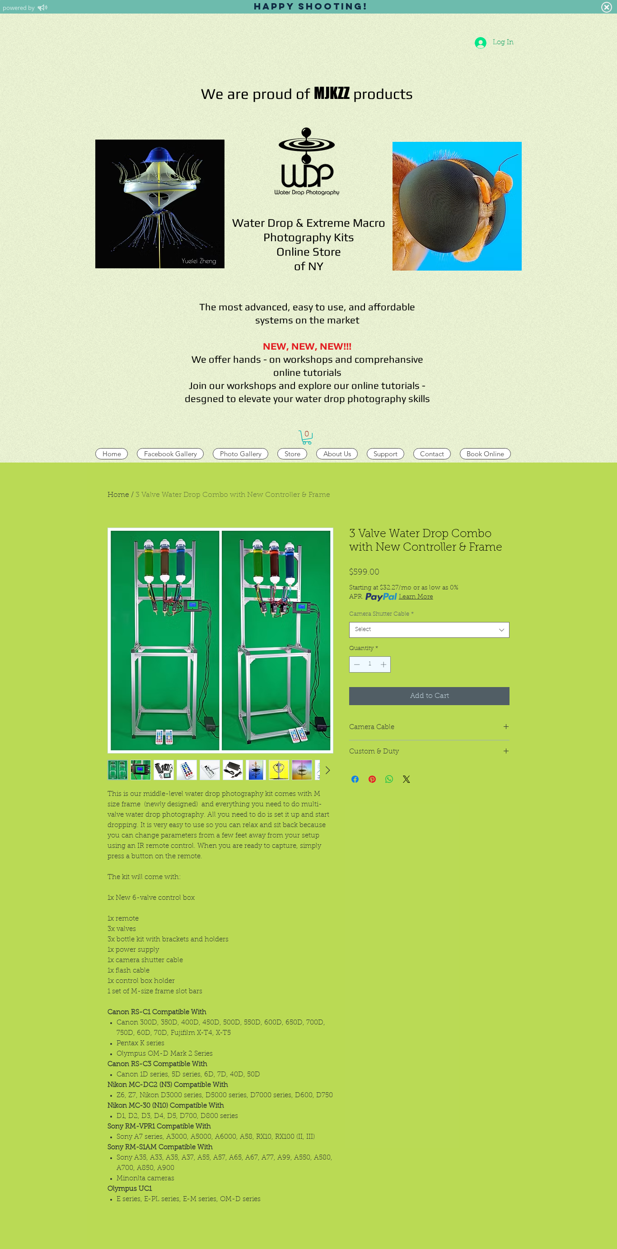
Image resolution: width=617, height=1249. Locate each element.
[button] (307, 437)
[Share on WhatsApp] (389, 779)
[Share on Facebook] (355, 779)
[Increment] (384, 664)
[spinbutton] (370, 664)
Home (118, 495)
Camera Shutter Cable (381, 614)
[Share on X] (406, 779)
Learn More (416, 597)
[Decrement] (356, 664)
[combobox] (429, 630)
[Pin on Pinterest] (372, 779)
